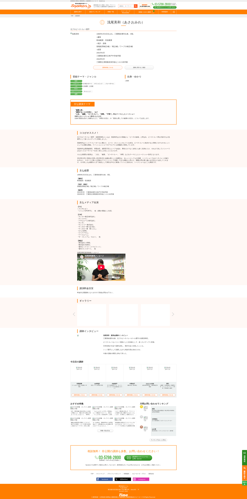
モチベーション (76, 91)
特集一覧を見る (105, 430)
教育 (76, 81)
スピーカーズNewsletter (125, 12)
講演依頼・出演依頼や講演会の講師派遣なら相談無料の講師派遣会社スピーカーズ (118, 497)
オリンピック (98, 83)
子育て (76, 89)
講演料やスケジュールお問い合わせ (166, 7)
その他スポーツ (87, 83)
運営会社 (151, 473)
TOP (72, 16)
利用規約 (165, 12)
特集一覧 (111, 12)
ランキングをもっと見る (158, 440)
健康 (76, 94)
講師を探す (78, 12)
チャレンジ (87, 91)
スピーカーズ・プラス (139, 473)
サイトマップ (100, 473)
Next (173, 314)
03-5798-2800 (110, 457)
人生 (76, 86)
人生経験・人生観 (87, 86)
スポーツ (76, 83)
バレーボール (110, 83)
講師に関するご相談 (139, 67)
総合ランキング (94, 12)
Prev (74, 314)
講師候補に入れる (107, 67)
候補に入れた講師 (146, 11)
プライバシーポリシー (114, 473)
